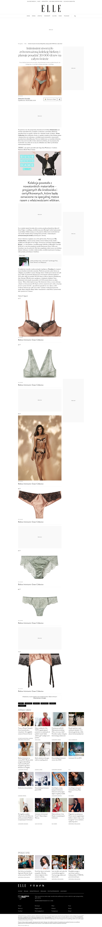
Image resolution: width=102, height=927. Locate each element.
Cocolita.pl (20, 911)
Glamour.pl (20, 908)
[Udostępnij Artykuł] (59, 99)
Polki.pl (53, 905)
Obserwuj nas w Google (51, 99)
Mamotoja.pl (37, 905)
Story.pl (69, 911)
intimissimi (22, 705)
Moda (21, 703)
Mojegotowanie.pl (38, 908)
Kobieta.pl (53, 908)
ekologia (28, 703)
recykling (44, 703)
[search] (75, 16)
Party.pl (19, 905)
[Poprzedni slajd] (18, 862)
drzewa (53, 703)
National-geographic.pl (39, 911)
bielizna (36, 703)
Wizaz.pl (69, 908)
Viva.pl (69, 905)
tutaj (28, 925)
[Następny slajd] (84, 862)
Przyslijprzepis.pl (55, 911)
